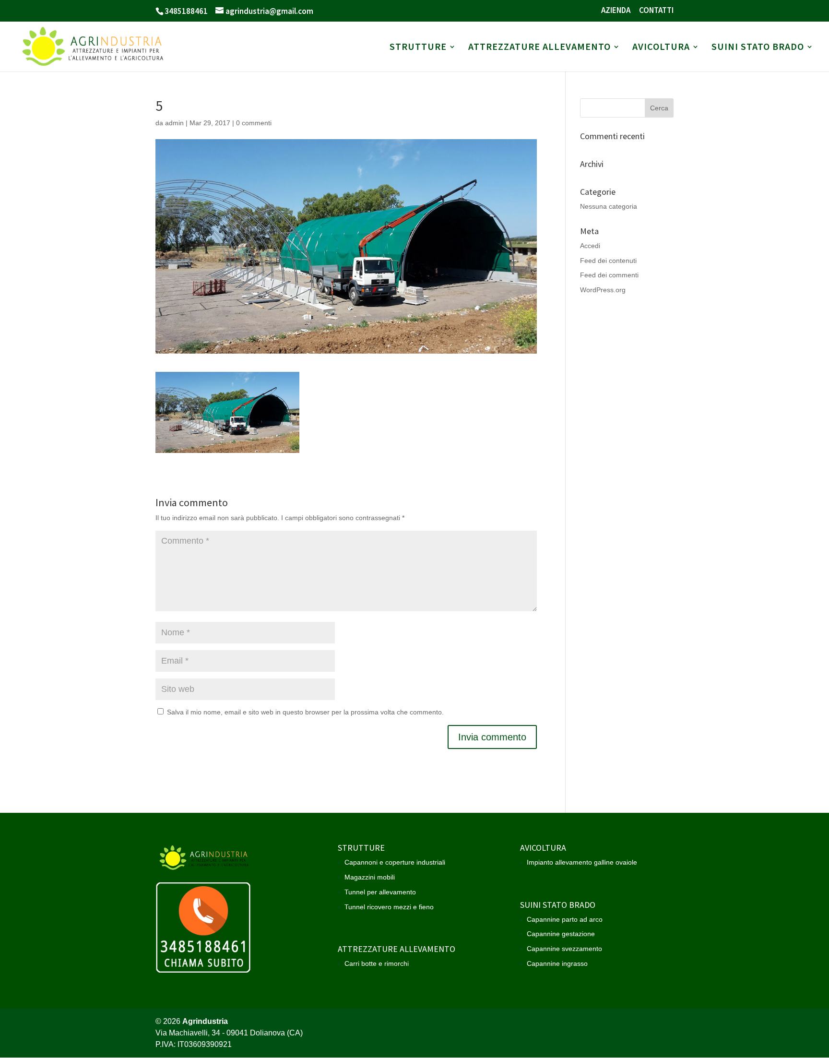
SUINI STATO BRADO (757, 47)
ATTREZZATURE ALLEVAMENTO (539, 47)
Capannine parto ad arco (565, 919)
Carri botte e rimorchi (376, 963)
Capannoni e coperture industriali (394, 862)
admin (174, 123)
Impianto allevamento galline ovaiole (582, 862)
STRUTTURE (418, 47)
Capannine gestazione (561, 934)
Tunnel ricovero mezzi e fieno (389, 907)
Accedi (590, 246)
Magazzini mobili (369, 877)
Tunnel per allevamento (380, 892)
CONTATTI (656, 10)
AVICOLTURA (661, 47)
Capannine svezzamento (564, 948)
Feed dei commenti (609, 275)
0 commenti (254, 123)
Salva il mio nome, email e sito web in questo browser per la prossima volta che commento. (305, 712)
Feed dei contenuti (608, 260)
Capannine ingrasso (557, 963)
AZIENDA (615, 10)
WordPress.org (603, 290)
